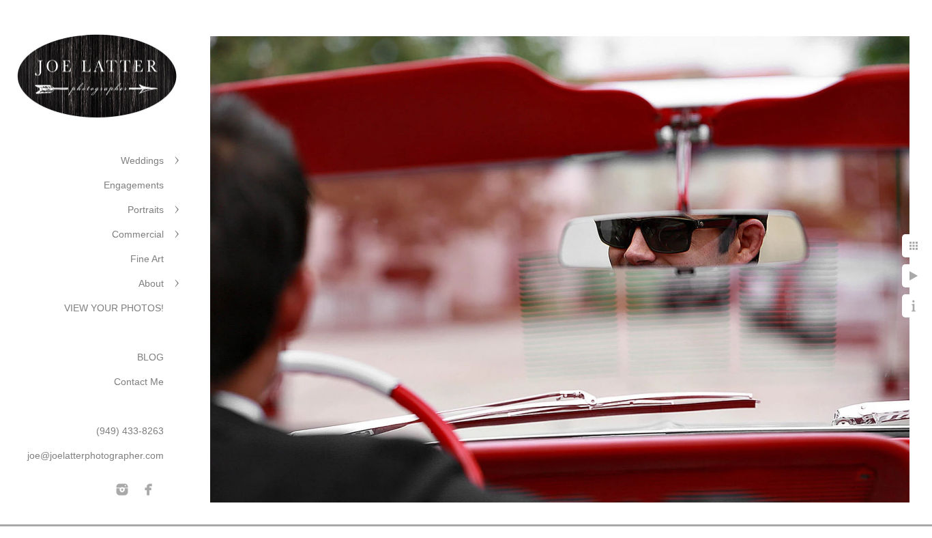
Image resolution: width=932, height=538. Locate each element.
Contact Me (139, 381)
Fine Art (147, 258)
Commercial (138, 234)
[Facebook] (148, 489)
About (151, 283)
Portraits (146, 209)
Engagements (134, 185)
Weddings (142, 160)
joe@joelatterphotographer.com (95, 455)
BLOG (150, 357)
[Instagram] (122, 489)
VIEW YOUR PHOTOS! (114, 307)
